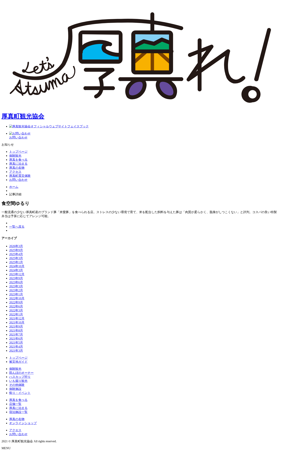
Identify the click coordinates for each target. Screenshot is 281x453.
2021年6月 (16, 338)
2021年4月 (16, 346)
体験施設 (15, 388)
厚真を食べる (18, 400)
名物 (16, 167)
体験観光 (15, 155)
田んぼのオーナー (21, 372)
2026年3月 (16, 246)
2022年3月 (16, 310)
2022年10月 (16, 298)
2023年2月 (16, 290)
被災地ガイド (18, 361)
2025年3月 (16, 258)
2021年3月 (16, 350)
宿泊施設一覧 (18, 412)
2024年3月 (16, 270)
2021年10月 (16, 322)
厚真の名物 (16, 419)
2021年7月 (16, 334)
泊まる (18, 163)
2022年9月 (16, 302)
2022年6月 (16, 306)
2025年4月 (16, 254)
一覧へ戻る (16, 226)
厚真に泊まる (18, 408)
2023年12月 (16, 274)
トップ (18, 151)
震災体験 (20, 175)
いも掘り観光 (18, 380)
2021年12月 (16, 318)
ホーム (13, 186)
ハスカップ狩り (20, 376)
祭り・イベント (20, 392)
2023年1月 (16, 294)
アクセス (15, 171)
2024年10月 (16, 266)
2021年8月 (16, 330)
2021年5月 (16, 342)
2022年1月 (16, 314)
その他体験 (16, 384)
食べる (18, 159)
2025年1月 (16, 262)
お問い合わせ (18, 179)
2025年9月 (16, 250)
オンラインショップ (23, 423)
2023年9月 (16, 278)
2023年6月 (16, 282)
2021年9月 (16, 326)
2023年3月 (16, 286)
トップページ (18, 357)
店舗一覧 (15, 404)
